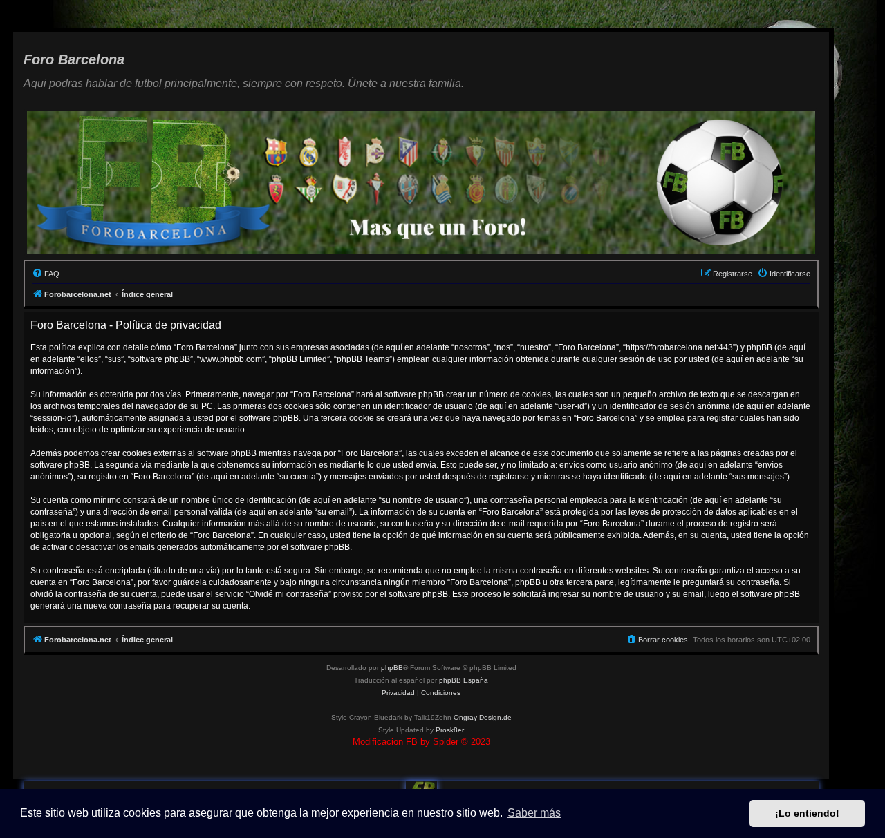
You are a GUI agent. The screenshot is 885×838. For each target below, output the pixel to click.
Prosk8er (450, 730)
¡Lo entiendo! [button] (807, 813)
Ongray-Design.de (483, 717)
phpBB (392, 668)
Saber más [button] (534, 813)
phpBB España (463, 680)
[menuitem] (45, 273)
